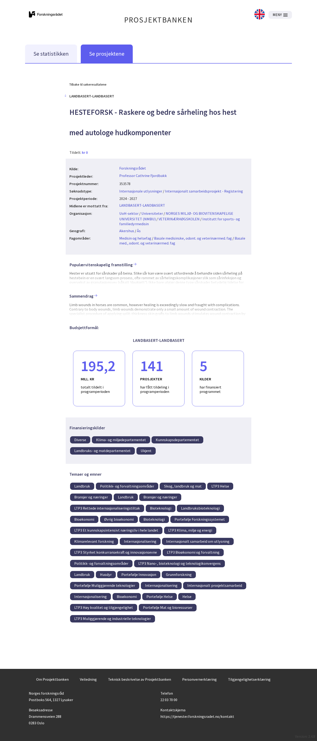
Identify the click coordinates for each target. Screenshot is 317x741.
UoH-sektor (129, 213)
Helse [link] (186, 596)
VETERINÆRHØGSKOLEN (179, 219)
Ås (139, 230)
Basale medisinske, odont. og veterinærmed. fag (193, 238)
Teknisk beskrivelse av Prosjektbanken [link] (139, 679)
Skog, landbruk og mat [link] (183, 486)
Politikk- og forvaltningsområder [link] (127, 486)
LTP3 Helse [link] (220, 486)
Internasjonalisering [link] (140, 541)
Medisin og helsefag (135, 238)
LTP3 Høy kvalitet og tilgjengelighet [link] (103, 607)
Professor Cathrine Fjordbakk (143, 175)
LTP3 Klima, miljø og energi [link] (190, 530)
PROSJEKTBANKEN (158, 20)
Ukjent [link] (146, 450)
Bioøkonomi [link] (84, 519)
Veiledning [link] (88, 679)
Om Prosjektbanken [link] (52, 679)
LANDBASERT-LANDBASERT (142, 205)
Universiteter (152, 213)
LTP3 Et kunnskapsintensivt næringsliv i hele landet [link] (116, 530)
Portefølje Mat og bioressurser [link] (167, 607)
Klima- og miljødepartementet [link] (121, 439)
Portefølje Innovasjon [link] (138, 574)
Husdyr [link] (106, 574)
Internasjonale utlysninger (140, 191)
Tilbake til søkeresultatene (88, 84)
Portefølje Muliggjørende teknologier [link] (104, 585)
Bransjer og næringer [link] (91, 497)
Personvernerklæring (199, 679)
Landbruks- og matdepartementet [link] (102, 450)
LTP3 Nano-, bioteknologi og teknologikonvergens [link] (179, 563)
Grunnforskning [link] (179, 574)
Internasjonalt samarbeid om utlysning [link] (198, 541)
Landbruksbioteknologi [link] (200, 508)
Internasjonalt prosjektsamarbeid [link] (214, 585)
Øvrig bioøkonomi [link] (119, 519)
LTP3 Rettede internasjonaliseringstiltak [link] (107, 508)
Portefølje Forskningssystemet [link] (200, 519)
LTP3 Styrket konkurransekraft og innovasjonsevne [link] (115, 552)
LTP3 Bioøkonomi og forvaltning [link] (193, 552)
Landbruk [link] (82, 486)
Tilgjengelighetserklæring (249, 679)
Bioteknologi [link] (160, 508)
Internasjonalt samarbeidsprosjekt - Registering (204, 191)
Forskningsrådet (132, 168)
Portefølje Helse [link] (159, 596)
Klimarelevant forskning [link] (94, 541)
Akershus (126, 230)
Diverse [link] (80, 439)
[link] (259, 14)
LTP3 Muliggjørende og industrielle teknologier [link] (112, 618)
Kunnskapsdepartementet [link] (177, 439)
